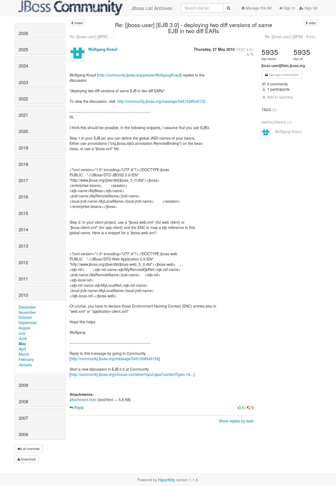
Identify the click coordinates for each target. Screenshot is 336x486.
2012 (23, 262)
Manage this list (258, 8)
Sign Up (310, 8)
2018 (23, 164)
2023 (23, 82)
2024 (23, 66)
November (27, 312)
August (24, 327)
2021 (23, 115)
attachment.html (83, 399)
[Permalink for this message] (252, 54)
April (22, 348)
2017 (23, 180)
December (27, 307)
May (22, 343)
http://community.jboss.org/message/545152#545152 (161, 101)
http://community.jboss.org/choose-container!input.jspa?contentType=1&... (132, 374)
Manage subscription (284, 74)
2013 (23, 246)
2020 (23, 131)
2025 (23, 49)
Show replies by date (236, 420)
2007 (23, 418)
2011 (23, 278)
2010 (23, 295)
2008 (23, 401)
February (26, 359)
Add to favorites (280, 97)
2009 (23, 385)
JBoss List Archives (151, 7)
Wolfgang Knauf (102, 49)
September (28, 322)
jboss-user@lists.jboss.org (283, 65)
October (25, 317)
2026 (23, 33)
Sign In (289, 8)
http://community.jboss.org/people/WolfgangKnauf (139, 75)
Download (28, 459)
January (25, 364)
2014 (23, 229)
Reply (78, 407)
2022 (23, 98)
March (24, 354)
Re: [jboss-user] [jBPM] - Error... (291, 36)
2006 (23, 434)
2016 (23, 196)
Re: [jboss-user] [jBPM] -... (91, 36)
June (23, 338)
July (22, 333)
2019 (23, 148)
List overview (30, 448)
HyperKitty (166, 479)
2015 (23, 213)
